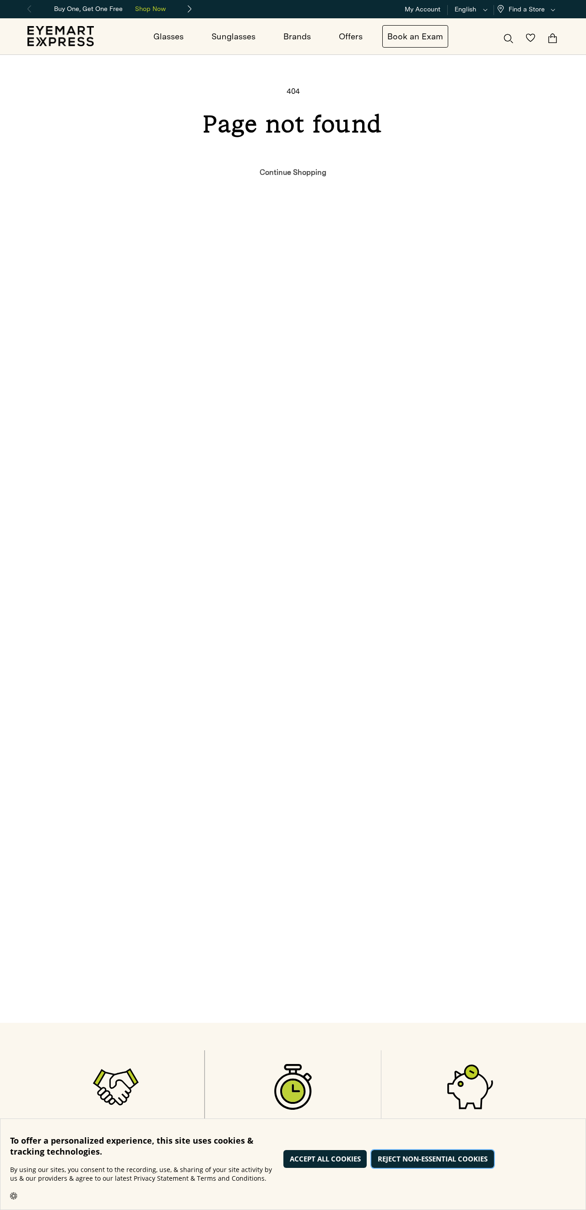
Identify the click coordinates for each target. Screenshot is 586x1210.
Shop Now (150, 8)
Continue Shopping (293, 172)
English (465, 9)
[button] (528, 9)
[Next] (190, 9)
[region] (110, 8)
